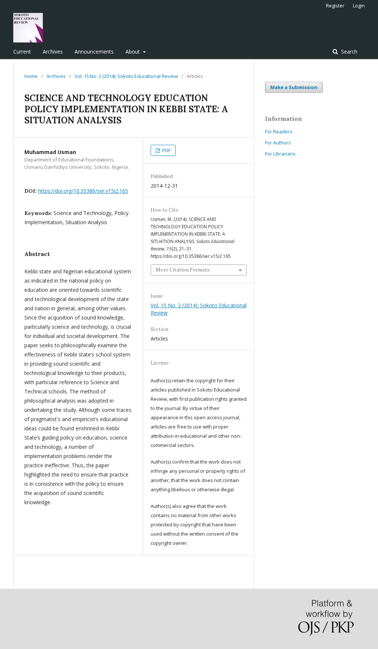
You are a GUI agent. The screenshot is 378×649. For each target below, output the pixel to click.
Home (31, 76)
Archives (53, 51)
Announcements (94, 51)
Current (22, 51)
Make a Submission (293, 87)
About (133, 51)
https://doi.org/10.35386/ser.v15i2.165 (83, 190)
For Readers (278, 131)
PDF (166, 150)
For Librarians (280, 153)
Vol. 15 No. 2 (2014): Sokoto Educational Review (126, 76)
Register (335, 5)
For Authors (278, 142)
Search (348, 51)
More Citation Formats (183, 270)
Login (359, 5)
